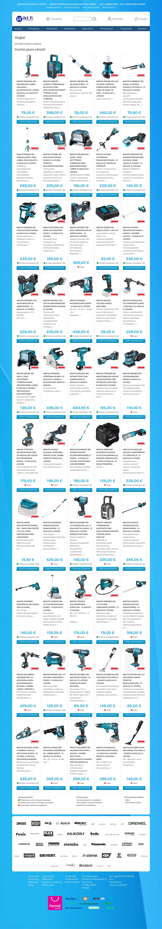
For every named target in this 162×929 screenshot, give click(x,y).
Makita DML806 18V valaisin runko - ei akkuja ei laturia (79, 84)
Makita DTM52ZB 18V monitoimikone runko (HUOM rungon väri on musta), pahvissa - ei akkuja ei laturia (107, 379)
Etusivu (18, 29)
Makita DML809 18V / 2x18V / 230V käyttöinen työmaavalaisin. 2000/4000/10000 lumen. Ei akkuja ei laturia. (79, 163)
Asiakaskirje (69, 29)
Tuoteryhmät (33, 29)
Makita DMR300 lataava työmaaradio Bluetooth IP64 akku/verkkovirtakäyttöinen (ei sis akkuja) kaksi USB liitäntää (54, 90)
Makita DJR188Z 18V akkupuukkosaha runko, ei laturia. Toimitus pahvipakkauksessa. (53, 160)
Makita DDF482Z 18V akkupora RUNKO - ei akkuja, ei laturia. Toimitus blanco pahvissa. (80, 680)
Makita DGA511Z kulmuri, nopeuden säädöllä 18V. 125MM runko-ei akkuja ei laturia (53, 455)
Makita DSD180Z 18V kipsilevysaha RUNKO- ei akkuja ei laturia (27, 230)
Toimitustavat (106, 29)
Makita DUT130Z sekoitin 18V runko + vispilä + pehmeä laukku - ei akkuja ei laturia (133, 233)
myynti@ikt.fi (115, 882)
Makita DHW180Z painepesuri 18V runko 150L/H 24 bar (28, 604)
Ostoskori (142, 29)
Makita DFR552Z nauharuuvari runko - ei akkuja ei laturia (80, 303)
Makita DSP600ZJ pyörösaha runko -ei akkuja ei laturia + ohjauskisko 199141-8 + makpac (54, 379)
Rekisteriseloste (72, 882)
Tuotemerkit (51, 29)
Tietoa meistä (48, 876)
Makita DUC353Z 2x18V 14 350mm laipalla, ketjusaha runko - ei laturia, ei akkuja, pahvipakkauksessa (28, 753)
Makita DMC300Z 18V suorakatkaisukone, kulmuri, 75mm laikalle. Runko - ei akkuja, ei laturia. (133, 160)
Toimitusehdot (71, 879)
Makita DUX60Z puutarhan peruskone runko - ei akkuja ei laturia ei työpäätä (107, 160)
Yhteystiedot (126, 29)
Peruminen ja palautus (52, 882)
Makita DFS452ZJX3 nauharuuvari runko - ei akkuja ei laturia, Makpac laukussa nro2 (107, 753)
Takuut (31, 885)
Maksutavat (87, 29)
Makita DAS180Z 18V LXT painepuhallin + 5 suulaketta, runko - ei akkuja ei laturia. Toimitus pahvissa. (81, 528)
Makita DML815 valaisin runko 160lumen (104, 303)
